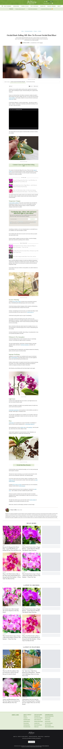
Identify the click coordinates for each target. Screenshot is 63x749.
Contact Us (25, 717)
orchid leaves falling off (29, 424)
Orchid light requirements (14, 410)
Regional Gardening (51, 6)
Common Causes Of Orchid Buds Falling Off (18, 81)
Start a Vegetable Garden (49, 726)
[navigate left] (3, 82)
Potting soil (11, 479)
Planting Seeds (47, 717)
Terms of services (20, 221)
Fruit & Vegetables (34, 6)
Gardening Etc (23, 514)
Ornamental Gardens (29, 31)
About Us (15, 736)
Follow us (31, 86)
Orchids (39, 31)
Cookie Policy (47, 736)
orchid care (11, 99)
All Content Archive (27, 726)
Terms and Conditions (33, 736)
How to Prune (47, 719)
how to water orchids (17, 301)
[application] (23, 119)
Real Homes (29, 514)
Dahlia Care (36, 726)
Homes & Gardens (18, 514)
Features (41, 42)
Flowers (35, 31)
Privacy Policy (41, 736)
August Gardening (7, 6)
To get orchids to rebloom (14, 202)
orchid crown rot (30, 312)
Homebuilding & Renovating (38, 514)
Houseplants (42, 6)
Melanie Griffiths (27, 42)
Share (11, 86)
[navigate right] (59, 82)
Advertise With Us (27, 721)
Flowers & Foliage (24, 6)
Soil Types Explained (48, 723)
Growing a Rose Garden (38, 721)
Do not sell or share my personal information (31, 738)
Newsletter (36, 86)
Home (22, 31)
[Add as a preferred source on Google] (31, 742)
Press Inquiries (26, 723)
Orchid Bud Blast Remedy (30, 81)
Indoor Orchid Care (37, 719)
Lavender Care (36, 723)
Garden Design (16, 6)
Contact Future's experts (23, 736)
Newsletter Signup (27, 719)
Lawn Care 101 (47, 721)
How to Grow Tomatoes (38, 717)
